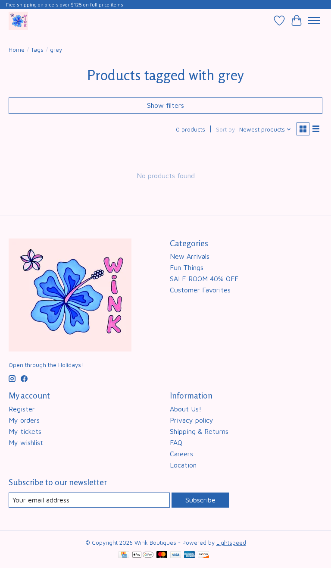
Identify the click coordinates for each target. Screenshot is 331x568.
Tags (37, 49)
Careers (181, 454)
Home (17, 49)
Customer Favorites (200, 290)
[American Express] (189, 555)
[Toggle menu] (313, 20)
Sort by (225, 129)
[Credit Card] (124, 555)
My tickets (25, 431)
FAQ (176, 442)
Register (22, 409)
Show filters (165, 105)
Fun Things (186, 267)
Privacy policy (191, 420)
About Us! (185, 409)
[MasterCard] (162, 555)
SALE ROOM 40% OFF (204, 278)
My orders (24, 420)
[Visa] (175, 555)
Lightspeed (231, 542)
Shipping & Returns (199, 431)
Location (183, 465)
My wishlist (26, 442)
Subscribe (200, 500)
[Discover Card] (203, 555)
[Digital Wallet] (142, 555)
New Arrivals (189, 256)
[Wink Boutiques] (18, 20)
